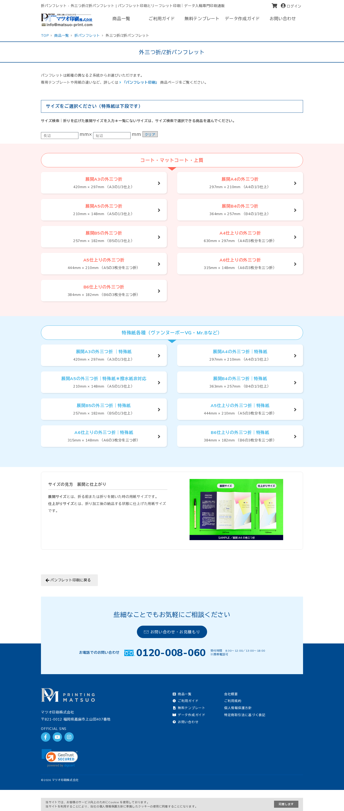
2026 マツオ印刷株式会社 (61, 780)
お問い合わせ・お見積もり (175, 631)
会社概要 (231, 694)
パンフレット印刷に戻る (70, 580)
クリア (150, 134)
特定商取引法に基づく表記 (245, 715)
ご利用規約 (233, 701)
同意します (286, 804)
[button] (60, 758)
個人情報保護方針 (238, 708)
